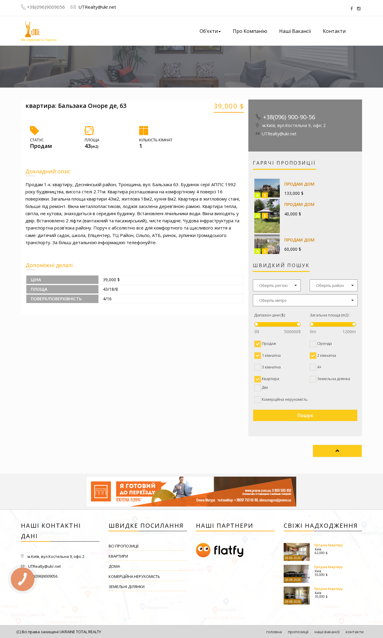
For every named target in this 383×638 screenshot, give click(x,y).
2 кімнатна (326, 355)
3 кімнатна (271, 367)
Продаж (268, 343)
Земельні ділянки (127, 586)
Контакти (334, 31)
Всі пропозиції (124, 546)
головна (274, 631)
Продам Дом (299, 184)
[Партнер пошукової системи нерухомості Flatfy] (235, 550)
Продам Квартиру (328, 545)
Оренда (324, 343)
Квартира (270, 378)
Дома (114, 566)
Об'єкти (209, 31)
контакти (355, 631)
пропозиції (298, 631)
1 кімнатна (271, 355)
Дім (264, 387)
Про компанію (250, 31)
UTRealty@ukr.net (96, 7)
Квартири (118, 556)
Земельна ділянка (333, 378)
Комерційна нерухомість (284, 399)
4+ (318, 367)
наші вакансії (327, 631)
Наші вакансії (295, 31)
